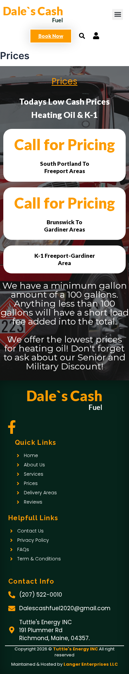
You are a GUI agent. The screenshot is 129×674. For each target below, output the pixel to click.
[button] (117, 14)
